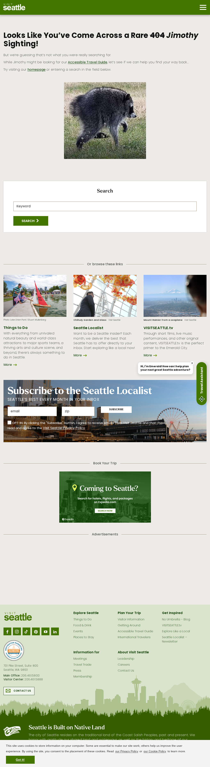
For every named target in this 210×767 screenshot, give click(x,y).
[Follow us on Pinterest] (36, 631)
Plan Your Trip (129, 613)
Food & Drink (82, 625)
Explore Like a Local (176, 631)
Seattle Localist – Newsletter (174, 639)
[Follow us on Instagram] (17, 631)
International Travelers (134, 637)
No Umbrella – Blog (176, 619)
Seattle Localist (88, 328)
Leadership (126, 659)
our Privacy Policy (126, 751)
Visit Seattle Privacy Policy (64, 428)
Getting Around (129, 625)
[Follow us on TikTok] (26, 631)
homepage (36, 70)
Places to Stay (83, 637)
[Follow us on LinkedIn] (55, 631)
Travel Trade (82, 665)
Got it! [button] (20, 759)
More (7, 365)
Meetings (80, 659)
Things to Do (15, 328)
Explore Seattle (86, 613)
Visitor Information (131, 619)
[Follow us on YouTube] (45, 631)
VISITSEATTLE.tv (158, 328)
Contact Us (22, 691)
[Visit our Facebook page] (7, 631)
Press (77, 670)
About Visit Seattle (133, 652)
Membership (82, 676)
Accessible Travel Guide (87, 62)
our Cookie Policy (155, 751)
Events (78, 631)
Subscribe (116, 410)
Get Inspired (172, 613)
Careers (124, 665)
